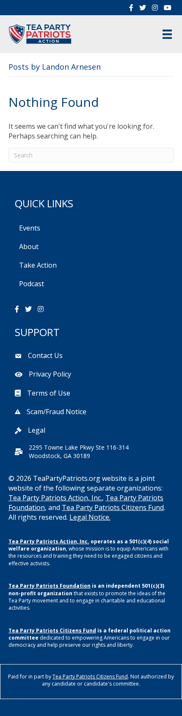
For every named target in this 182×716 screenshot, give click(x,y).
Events (29, 228)
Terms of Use (48, 393)
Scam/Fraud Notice (56, 411)
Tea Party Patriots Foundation (49, 585)
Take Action (38, 265)
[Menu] (167, 34)
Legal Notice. (89, 517)
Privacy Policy (50, 374)
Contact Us (45, 355)
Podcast (31, 283)
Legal (36, 430)
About (29, 246)
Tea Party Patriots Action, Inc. (55, 497)
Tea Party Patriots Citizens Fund (113, 507)
